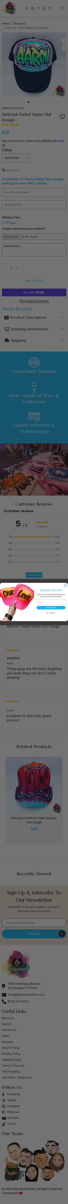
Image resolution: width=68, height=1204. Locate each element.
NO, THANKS (51, 613)
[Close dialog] (65, 585)
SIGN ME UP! (51, 607)
